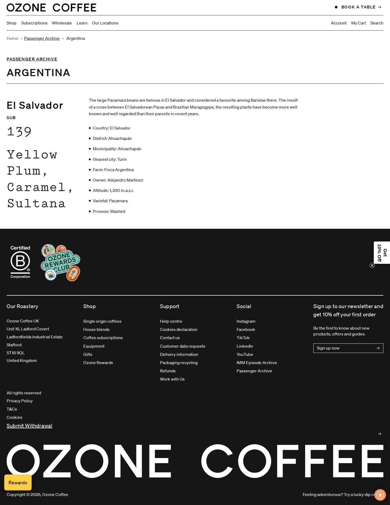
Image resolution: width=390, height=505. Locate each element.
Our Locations (105, 22)
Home (12, 38)
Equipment (94, 346)
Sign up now (328, 348)
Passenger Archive (42, 38)
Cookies (14, 417)
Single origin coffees (102, 321)
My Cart (358, 22)
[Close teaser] (372, 265)
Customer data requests (182, 346)
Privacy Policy (20, 400)
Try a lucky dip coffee (363, 494)
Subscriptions (34, 22)
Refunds (168, 370)
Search (376, 22)
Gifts (87, 354)
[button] (382, 252)
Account (338, 22)
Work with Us (172, 379)
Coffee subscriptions (103, 337)
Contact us (170, 337)
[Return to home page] (51, 7)
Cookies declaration (178, 329)
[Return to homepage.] (195, 461)
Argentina (75, 38)
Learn (82, 22)
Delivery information (179, 354)
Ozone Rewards (98, 362)
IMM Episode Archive (257, 362)
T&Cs (12, 409)
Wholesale (62, 22)
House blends (96, 329)
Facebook (246, 329)
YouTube (245, 354)
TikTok (243, 337)
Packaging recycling (179, 362)
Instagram (246, 321)
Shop (11, 22)
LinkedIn (245, 346)
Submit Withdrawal (29, 425)
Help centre (171, 321)
